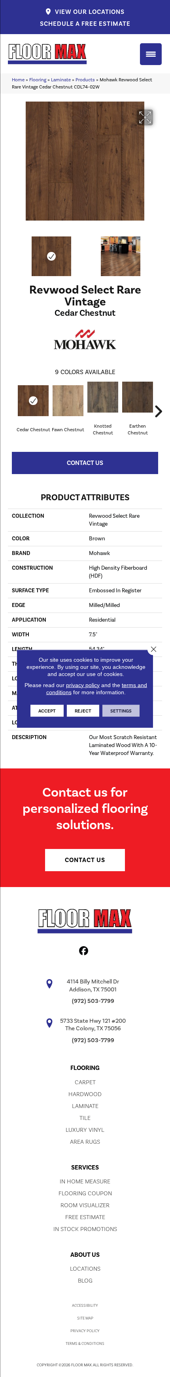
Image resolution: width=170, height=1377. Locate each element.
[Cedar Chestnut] (33, 400)
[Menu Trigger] (151, 54)
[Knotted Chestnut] (102, 397)
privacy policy (83, 685)
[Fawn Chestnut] (68, 400)
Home (18, 80)
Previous (12, 252)
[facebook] (84, 952)
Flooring (37, 80)
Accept (47, 710)
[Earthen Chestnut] (137, 397)
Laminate (61, 80)
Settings (121, 710)
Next (158, 252)
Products (85, 80)
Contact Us (85, 463)
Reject (83, 710)
